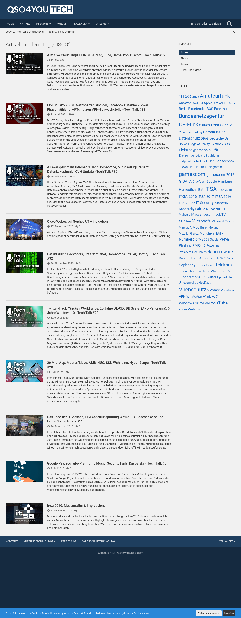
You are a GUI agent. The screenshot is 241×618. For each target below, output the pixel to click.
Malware (184, 214)
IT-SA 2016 (188, 196)
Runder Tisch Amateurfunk (199, 258)
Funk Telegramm (211, 167)
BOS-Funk (214, 109)
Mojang (213, 227)
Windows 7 (210, 296)
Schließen (229, 613)
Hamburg (225, 181)
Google (211, 181)
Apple (208, 103)
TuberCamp (227, 271)
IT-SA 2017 (206, 197)
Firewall (184, 167)
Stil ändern (227, 541)
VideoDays (204, 282)
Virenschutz (192, 289)
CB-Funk (188, 124)
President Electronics (193, 252)
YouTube (219, 303)
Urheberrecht (187, 282)
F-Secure (212, 161)
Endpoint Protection (192, 161)
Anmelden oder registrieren (205, 23)
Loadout (214, 209)
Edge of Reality (200, 144)
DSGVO (184, 144)
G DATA (185, 181)
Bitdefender (197, 109)
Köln (205, 209)
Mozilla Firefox (189, 233)
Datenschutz (189, 138)
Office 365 (202, 239)
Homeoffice (187, 190)
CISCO (218, 125)
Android (197, 103)
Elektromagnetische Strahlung (199, 155)
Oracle (214, 239)
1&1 (181, 96)
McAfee (185, 221)
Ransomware (220, 251)
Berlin (183, 109)
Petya (224, 239)
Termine (185, 64)
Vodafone (227, 290)
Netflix (219, 233)
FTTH (194, 167)
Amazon (185, 103)
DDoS (205, 138)
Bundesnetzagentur (201, 116)
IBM (200, 190)
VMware (213, 290)
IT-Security (205, 202)
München (207, 233)
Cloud (227, 125)
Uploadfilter (225, 277)
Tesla (183, 271)
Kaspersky (221, 203)
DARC (220, 132)
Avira (231, 103)
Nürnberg (186, 239)
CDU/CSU (205, 125)
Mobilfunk (200, 227)
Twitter (211, 277)
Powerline (212, 245)
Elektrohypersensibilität (198, 150)
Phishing (185, 245)
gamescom (192, 174)
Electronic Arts (220, 144)
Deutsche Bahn (221, 138)
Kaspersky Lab (190, 209)
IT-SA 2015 (224, 190)
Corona (209, 132)
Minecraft (185, 227)
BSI (224, 109)
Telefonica (207, 265)
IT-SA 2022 (187, 203)
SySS (195, 265)
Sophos (185, 265)
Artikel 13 (220, 103)
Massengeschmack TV (208, 214)
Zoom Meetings (189, 309)
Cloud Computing (190, 132)
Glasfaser (199, 181)
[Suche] (229, 23)
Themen (185, 58)
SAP (223, 258)
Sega (230, 258)
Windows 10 (189, 303)
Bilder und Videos (191, 69)
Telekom (223, 264)
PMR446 (199, 245)
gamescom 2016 (220, 174)
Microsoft (201, 221)
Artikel (184, 52)
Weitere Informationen (209, 613)
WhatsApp (194, 296)
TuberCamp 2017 (192, 277)
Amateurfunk (215, 96)
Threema (195, 271)
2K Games (192, 96)
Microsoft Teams (222, 221)
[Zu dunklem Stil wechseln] (233, 32)
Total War (210, 271)
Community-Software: (120, 552)
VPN (182, 296)
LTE (223, 209)
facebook (227, 161)
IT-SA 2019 (223, 197)
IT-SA (210, 189)
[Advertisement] (207, 379)
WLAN (205, 303)
